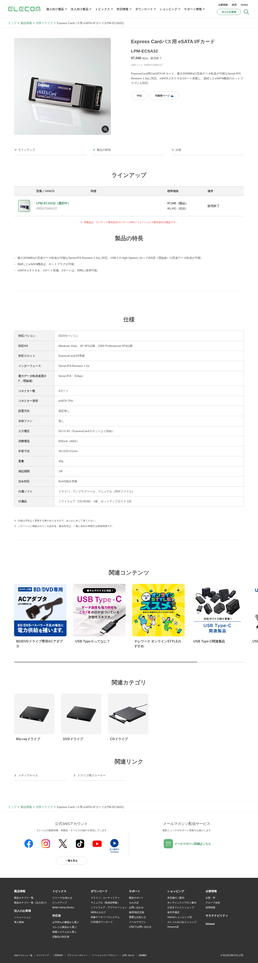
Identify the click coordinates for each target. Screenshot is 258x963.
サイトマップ (43, 955)
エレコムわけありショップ (181, 922)
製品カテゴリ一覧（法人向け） (31, 902)
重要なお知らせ (137, 917)
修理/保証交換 (136, 912)
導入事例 (19, 922)
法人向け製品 (79, 9)
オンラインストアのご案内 (181, 902)
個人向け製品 (55, 9)
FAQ (139, 95)
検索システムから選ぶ (64, 931)
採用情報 (210, 907)
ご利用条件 (58, 955)
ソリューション (22, 917)
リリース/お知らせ (62, 897)
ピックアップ (59, 902)
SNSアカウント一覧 (23, 955)
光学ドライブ (44, 23)
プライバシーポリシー (77, 955)
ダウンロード (144, 9)
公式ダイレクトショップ (180, 907)
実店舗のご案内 (175, 897)
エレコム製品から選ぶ (64, 927)
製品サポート (136, 897)
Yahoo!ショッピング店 (179, 917)
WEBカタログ (98, 912)
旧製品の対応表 (60, 936)
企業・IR (210, 897)
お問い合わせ (136, 907)
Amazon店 (173, 926)
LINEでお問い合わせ (140, 926)
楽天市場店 (173, 912)
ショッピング (168, 9)
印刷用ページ (162, 95)
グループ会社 (213, 902)
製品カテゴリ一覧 (23, 897)
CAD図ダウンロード (102, 922)
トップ (12, 23)
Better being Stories (63, 907)
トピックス (102, 9)
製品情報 (26, 23)
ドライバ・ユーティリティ (105, 897)
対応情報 (123, 9)
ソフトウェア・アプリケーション (109, 907)
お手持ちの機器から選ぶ (65, 922)
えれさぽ (134, 902)
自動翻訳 (142, 955)
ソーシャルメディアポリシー (105, 955)
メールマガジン (137, 922)
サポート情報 (193, 9)
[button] (59, 891)
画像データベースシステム (105, 917)
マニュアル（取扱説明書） (105, 902)
